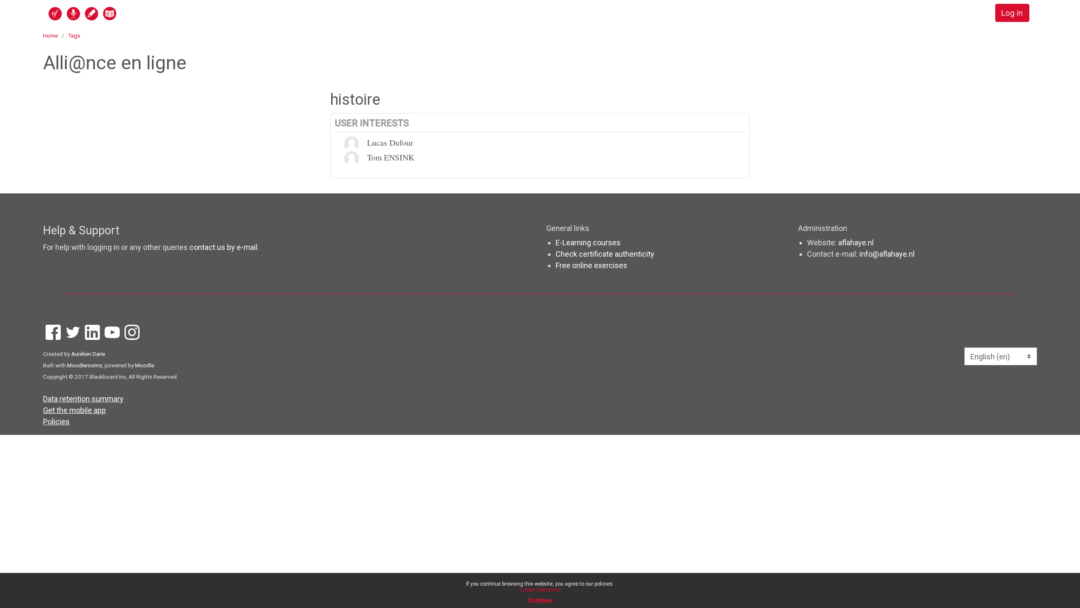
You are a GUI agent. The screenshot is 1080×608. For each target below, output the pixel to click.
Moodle (144, 365)
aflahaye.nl (856, 242)
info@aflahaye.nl (887, 254)
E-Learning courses (588, 242)
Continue (540, 600)
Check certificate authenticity (605, 254)
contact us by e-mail (223, 247)
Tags (74, 35)
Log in (1012, 12)
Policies (56, 421)
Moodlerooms (84, 365)
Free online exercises (591, 265)
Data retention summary (83, 398)
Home (50, 35)
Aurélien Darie (88, 353)
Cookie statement (540, 590)
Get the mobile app (74, 410)
